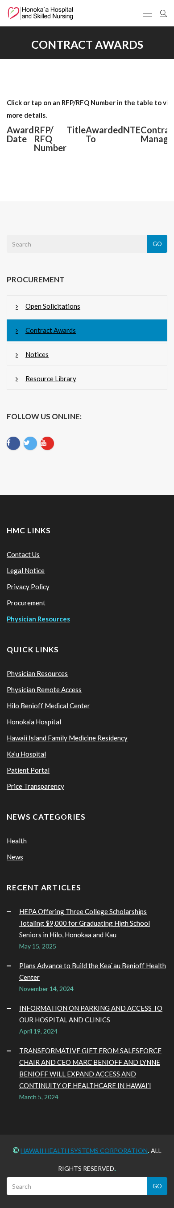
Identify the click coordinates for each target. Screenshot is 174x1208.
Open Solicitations (52, 306)
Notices (37, 354)
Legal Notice (26, 570)
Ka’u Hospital (26, 754)
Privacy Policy (28, 587)
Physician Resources (37, 673)
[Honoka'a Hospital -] (40, 13)
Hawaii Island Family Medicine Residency (67, 738)
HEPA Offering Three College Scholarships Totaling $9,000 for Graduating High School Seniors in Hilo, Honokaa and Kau (84, 923)
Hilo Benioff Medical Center (48, 706)
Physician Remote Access (44, 689)
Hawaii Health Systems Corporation (84, 1150)
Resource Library (50, 378)
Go (157, 243)
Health (17, 841)
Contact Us (23, 554)
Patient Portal (28, 770)
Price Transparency (35, 786)
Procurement (26, 603)
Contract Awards (50, 330)
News (15, 857)
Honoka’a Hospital (34, 722)
